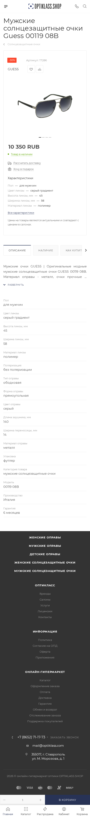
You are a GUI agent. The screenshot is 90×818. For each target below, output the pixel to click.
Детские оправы (45, 554)
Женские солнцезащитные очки (45, 562)
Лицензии (45, 611)
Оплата (45, 692)
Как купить (75, 250)
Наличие (45, 250)
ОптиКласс (45, 585)
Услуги (45, 605)
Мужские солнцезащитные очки (45, 571)
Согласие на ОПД (45, 645)
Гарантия (45, 703)
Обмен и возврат (45, 709)
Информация (45, 631)
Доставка (45, 697)
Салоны (45, 599)
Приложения (45, 657)
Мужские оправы (45, 545)
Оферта (45, 651)
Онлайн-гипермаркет (45, 672)
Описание (17, 250)
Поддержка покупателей (45, 721)
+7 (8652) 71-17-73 (31, 737)
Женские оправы (45, 537)
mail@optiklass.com (48, 746)
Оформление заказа (45, 686)
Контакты (45, 617)
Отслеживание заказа (45, 715)
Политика (45, 640)
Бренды (45, 593)
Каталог (45, 680)
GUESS (13, 69)
